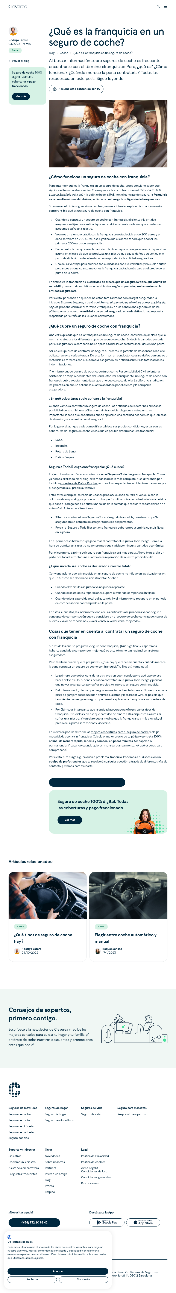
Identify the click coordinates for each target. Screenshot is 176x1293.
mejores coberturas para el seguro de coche (120, 732)
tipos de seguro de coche (109, 339)
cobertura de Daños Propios (78, 483)
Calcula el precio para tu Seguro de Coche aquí (87, 782)
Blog (52, 53)
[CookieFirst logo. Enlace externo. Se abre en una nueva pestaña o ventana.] (9, 1237)
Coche (64, 53)
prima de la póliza (66, 273)
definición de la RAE (101, 195)
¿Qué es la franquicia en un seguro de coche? (103, 53)
